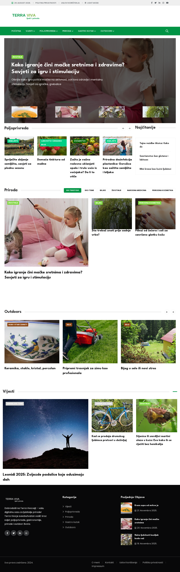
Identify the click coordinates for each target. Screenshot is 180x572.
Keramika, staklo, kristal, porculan (30, 368)
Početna (16, 31)
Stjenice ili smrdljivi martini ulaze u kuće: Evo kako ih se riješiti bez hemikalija (154, 440)
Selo (69, 324)
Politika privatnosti (45, 3)
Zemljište (13, 141)
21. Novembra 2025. (147, 510)
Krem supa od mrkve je (146, 505)
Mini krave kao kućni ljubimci (155, 169)
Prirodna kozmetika (162, 190)
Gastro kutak (86, 31)
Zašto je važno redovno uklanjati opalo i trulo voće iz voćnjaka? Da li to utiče (83, 168)
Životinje (17, 57)
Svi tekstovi (72, 190)
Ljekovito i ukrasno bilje (51, 143)
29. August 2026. (22, 3)
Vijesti (29, 31)
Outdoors (106, 31)
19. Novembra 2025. (147, 543)
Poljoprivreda (48, 31)
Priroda (66, 31)
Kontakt (109, 562)
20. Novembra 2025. (147, 527)
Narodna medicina (136, 190)
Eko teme (89, 190)
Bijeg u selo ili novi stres (138, 368)
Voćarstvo (80, 141)
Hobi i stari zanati (17, 324)
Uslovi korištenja (70, 3)
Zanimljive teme (15, 403)
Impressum (98, 566)
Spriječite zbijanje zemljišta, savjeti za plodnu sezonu (17, 164)
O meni (96, 562)
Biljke (103, 190)
